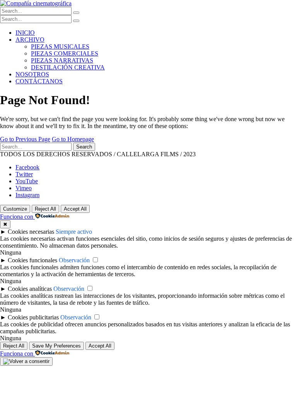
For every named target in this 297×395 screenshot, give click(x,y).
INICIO (25, 32)
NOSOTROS (32, 74)
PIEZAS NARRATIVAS (62, 60)
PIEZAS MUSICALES (60, 46)
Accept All (75, 209)
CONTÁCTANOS (39, 81)
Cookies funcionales (32, 260)
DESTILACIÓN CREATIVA (68, 67)
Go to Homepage (73, 139)
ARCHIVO (29, 39)
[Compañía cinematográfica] (36, 3)
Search (84, 147)
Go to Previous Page (25, 139)
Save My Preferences (56, 346)
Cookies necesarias (31, 231)
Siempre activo (74, 231)
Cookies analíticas (30, 288)
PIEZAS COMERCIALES (64, 53)
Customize (15, 209)
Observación (74, 260)
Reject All (45, 209)
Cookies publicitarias (33, 317)
